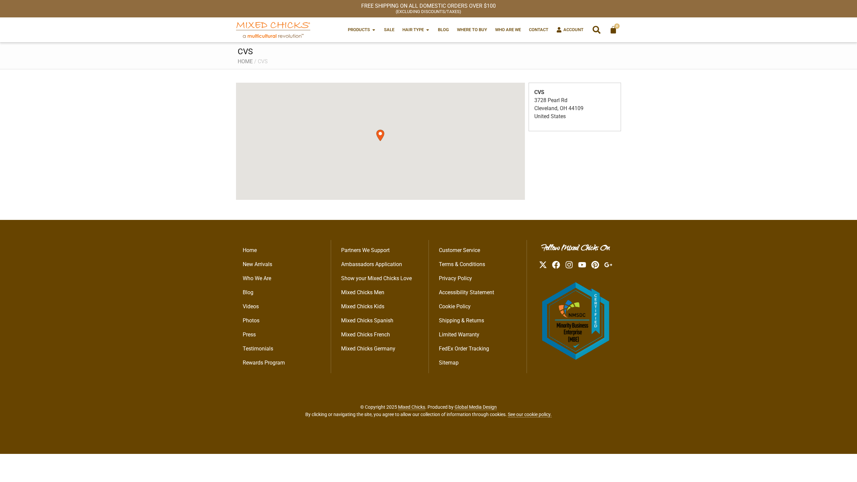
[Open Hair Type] (427, 29)
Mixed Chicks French (365, 334)
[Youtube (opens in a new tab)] (582, 265)
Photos (251, 320)
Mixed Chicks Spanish (367, 320)
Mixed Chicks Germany (368, 348)
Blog (248, 292)
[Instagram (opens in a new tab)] (569, 265)
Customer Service (459, 250)
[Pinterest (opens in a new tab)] (595, 265)
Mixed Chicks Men (362, 292)
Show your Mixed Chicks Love (376, 278)
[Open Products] (374, 29)
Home (245, 61)
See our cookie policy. (530, 414)
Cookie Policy (455, 306)
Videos (251, 306)
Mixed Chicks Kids (362, 306)
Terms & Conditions (462, 264)
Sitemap (449, 362)
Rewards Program (264, 362)
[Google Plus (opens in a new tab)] (608, 265)
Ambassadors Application (371, 264)
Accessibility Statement (466, 292)
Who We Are (257, 278)
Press (249, 334)
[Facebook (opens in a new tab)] (556, 265)
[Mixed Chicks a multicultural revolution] (273, 30)
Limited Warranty (459, 334)
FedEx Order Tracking (464, 348)
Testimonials (258, 348)
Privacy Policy (455, 278)
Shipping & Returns (461, 320)
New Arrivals (257, 264)
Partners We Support (365, 250)
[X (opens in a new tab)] (543, 265)
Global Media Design (476, 407)
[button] (597, 30)
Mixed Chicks (411, 407)
